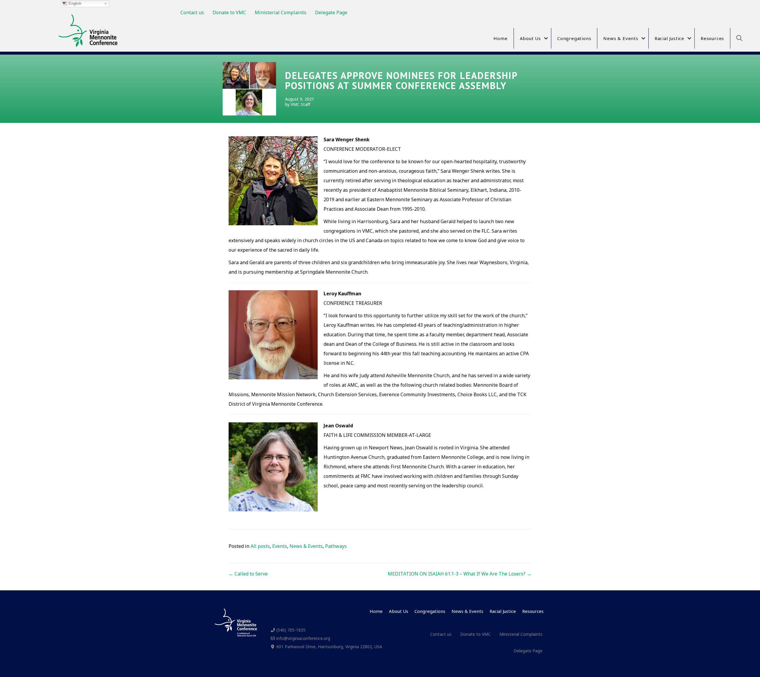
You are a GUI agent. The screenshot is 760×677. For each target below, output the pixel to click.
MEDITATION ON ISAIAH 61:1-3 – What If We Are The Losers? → (459, 573)
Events (279, 546)
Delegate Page (331, 12)
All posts (260, 546)
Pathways (336, 546)
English (74, 3)
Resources (712, 38)
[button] (546, 38)
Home (500, 38)
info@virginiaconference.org (303, 638)
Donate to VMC (229, 12)
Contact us (192, 12)
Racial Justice (669, 38)
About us (530, 38)
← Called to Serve (248, 573)
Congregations (574, 38)
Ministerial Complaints (280, 12)
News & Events (620, 38)
